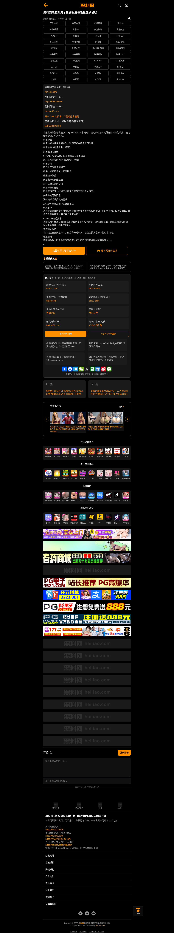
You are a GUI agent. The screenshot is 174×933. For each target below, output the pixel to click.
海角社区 (54, 61)
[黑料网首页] (87, 6)
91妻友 (120, 67)
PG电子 (53, 36)
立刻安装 (50, 313)
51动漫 (98, 79)
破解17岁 (120, 54)
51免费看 (76, 54)
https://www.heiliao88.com (58, 839)
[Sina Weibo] (103, 369)
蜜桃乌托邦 (120, 48)
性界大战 (76, 48)
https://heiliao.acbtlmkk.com (58, 845)
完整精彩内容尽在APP (64, 250)
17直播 (76, 36)
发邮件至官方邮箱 (108, 334)
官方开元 (120, 29)
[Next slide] (127, 419)
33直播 (54, 48)
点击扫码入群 (95, 325)
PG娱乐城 (53, 29)
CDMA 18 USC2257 (96, 932)
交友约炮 (54, 23)
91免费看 (54, 54)
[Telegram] (75, 369)
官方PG (76, 29)
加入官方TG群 (66, 334)
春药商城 (98, 23)
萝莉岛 (76, 67)
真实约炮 (76, 23)
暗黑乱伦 (98, 54)
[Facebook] (70, 369)
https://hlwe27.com (54, 830)
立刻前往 (93, 313)
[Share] (64, 369)
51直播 (98, 42)
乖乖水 (120, 23)
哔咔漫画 (120, 73)
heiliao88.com (52, 111)
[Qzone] (97, 369)
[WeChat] (81, 369)
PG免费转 (76, 42)
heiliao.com (94, 288)
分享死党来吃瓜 (109, 250)
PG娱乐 (98, 36)
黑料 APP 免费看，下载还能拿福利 (62, 116)
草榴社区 (54, 73)
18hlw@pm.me (52, 125)
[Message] (109, 369)
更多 (120, 407)
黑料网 (81, 923)
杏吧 (54, 79)
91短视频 (76, 61)
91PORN (98, 61)
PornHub (54, 67)
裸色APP (120, 79)
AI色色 (76, 73)
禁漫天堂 (98, 67)
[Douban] (92, 369)
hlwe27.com (51, 92)
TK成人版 (120, 61)
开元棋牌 (98, 29)
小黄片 (98, 73)
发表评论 (124, 752)
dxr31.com (94, 301)
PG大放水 (120, 42)
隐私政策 (83, 932)
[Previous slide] (46, 419)
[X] (86, 369)
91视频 (76, 79)
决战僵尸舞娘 (98, 48)
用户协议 (73, 932)
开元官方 (120, 36)
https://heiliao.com (53, 101)
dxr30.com (51, 301)
